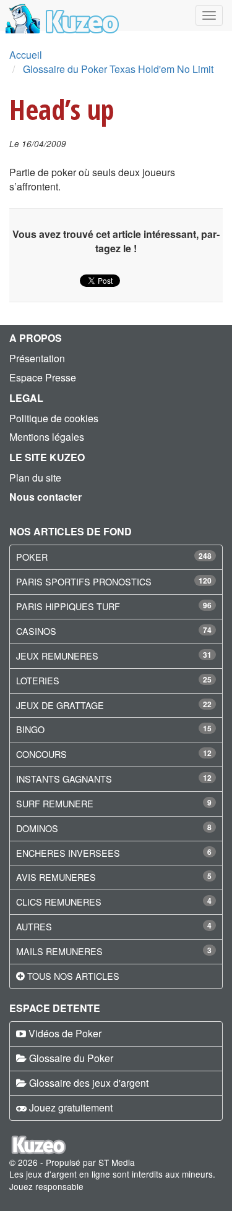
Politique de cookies (53, 418)
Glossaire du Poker (71, 1058)
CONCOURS (41, 753)
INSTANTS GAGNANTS (64, 778)
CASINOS (36, 630)
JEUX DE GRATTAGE (60, 705)
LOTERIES (37, 680)
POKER (32, 556)
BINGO (30, 729)
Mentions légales (46, 437)
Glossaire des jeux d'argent (88, 1083)
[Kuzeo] (60, 15)
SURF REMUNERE (54, 803)
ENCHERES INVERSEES (68, 852)
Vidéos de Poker (64, 1033)
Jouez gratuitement (71, 1107)
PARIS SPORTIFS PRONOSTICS (84, 581)
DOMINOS (37, 828)
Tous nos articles (73, 975)
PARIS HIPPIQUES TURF (68, 606)
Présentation (37, 358)
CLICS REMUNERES (58, 901)
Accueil (25, 55)
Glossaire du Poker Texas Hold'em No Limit (118, 69)
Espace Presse (42, 377)
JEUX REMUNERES (57, 655)
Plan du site (35, 477)
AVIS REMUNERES (56, 876)
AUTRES (34, 926)
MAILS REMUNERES (59, 951)
